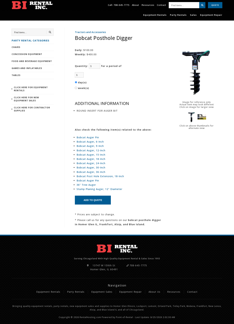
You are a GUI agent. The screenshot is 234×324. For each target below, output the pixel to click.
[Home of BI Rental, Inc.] (32, 5)
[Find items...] (202, 5)
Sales (193, 14)
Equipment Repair (211, 14)
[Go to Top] (227, 318)
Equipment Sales (101, 291)
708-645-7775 (121, 5)
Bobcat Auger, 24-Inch (91, 163)
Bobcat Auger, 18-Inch (91, 159)
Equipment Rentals (155, 14)
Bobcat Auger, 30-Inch (91, 167)
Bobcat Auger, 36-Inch (91, 172)
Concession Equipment (27, 54)
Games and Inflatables (27, 68)
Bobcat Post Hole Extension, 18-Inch (100, 176)
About (135, 5)
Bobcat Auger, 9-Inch (90, 146)
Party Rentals (178, 14)
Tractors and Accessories (90, 32)
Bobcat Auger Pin (88, 137)
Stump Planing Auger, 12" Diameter (99, 189)
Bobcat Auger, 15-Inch (91, 154)
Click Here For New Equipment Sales (26, 99)
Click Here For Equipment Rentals (31, 89)
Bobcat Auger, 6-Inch (90, 141)
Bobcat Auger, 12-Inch (91, 150)
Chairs (16, 47)
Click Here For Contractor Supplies (32, 109)
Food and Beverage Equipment (32, 61)
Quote (215, 5)
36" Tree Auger (86, 184)
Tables (16, 75)
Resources (148, 5)
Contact (161, 5)
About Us (154, 291)
